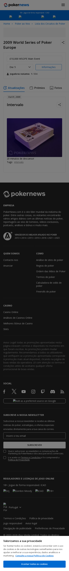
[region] (34, 553)
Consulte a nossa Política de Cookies (34, 555)
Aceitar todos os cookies (34, 563)
